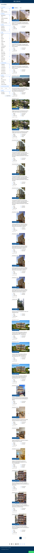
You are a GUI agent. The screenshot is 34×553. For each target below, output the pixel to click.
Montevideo (5, 29)
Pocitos (5, 56)
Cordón (5, 43)
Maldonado (5, 27)
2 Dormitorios (5, 67)
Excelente (5, 81)
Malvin (5, 49)
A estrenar (5, 76)
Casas (5, 16)
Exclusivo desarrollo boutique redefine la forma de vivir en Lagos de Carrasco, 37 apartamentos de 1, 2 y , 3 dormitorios (19, 333)
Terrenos (5, 19)
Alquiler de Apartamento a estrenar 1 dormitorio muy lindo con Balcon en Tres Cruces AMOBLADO (19, 462)
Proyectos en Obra (5, 22)
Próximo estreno (5, 84)
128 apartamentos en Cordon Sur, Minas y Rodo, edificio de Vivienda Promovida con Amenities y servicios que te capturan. (19, 225)
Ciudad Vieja (5, 41)
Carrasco (5, 38)
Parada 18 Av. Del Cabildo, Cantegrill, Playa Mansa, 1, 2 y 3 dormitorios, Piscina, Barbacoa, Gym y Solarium (20, 23)
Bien (5, 78)
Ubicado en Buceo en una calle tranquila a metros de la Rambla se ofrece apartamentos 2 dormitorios (20, 483)
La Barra (5, 44)
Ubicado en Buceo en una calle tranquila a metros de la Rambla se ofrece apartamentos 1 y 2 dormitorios (20, 527)
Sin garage (5, 92)
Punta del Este (5, 30)
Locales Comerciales (5, 18)
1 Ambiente (5, 64)
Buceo (5, 37)
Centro (5, 40)
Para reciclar (5, 82)
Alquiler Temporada (5, 11)
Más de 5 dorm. (5, 73)
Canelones (5, 26)
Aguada (5, 34)
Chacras (5, 21)
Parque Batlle (5, 53)
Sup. (20, 7)
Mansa (5, 50)
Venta (5, 8)
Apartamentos (5, 15)
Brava (5, 35)
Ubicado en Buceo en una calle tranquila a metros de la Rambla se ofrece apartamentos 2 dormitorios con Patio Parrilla (20, 505)
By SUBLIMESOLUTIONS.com (5, 549)
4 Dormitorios (5, 70)
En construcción (5, 79)
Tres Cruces (5, 59)
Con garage (5, 93)
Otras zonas (5, 52)
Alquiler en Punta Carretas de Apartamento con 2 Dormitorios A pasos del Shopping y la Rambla (20, 398)
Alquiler (5, 10)
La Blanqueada (5, 46)
